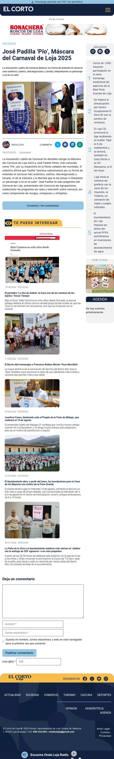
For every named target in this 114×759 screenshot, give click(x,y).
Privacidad (105, 735)
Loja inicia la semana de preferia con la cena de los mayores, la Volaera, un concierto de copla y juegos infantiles (102, 192)
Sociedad (9, 43)
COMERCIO (51, 695)
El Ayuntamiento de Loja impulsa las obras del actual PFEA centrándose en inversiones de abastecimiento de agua (103, 232)
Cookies (105, 732)
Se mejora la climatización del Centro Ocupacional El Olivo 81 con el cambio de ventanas (102, 111)
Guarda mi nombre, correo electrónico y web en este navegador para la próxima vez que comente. (44, 641)
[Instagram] (106, 678)
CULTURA (86, 695)
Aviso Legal (103, 728)
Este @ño (9, 661)
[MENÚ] (107, 9)
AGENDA (105, 712)
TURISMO (69, 695)
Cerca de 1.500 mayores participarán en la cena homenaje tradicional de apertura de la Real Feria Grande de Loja (102, 78)
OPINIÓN (71, 708)
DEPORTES (104, 695)
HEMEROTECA (94, 708)
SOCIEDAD (32, 695)
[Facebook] (85, 678)
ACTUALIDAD (12, 695)
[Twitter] (92, 678)
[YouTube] (99, 678)
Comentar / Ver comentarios (43, 205)
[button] (74, 754)
